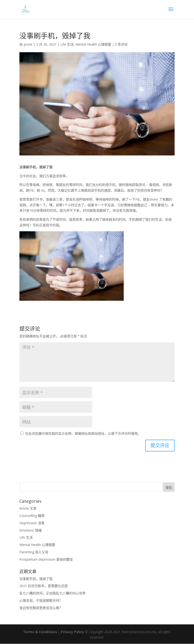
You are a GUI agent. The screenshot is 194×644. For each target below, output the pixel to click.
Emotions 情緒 (30, 530)
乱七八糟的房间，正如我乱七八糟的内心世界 (52, 593)
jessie (28, 44)
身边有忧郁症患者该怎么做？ (40, 607)
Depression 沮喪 (31, 523)
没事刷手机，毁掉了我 (36, 578)
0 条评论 (121, 44)
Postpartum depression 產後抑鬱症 (46, 559)
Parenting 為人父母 (33, 552)
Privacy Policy (72, 632)
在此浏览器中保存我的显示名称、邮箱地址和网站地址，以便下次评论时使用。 (83, 433)
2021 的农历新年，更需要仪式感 (43, 586)
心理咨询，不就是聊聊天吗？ (40, 600)
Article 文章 (27, 508)
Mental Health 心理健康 (93, 44)
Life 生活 (67, 44)
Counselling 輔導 (31, 515)
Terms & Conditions (40, 632)
